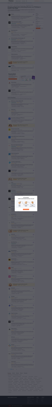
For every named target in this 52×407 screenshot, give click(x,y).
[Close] (36, 196)
